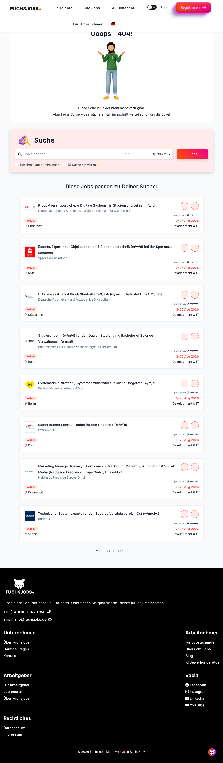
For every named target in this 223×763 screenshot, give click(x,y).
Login (165, 7)
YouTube (196, 705)
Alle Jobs (91, 8)
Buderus (44, 519)
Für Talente (62, 8)
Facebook (197, 685)
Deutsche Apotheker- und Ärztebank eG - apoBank (74, 299)
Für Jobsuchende (199, 642)
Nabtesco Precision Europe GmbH (62, 477)
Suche (193, 154)
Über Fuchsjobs (16, 642)
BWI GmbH (46, 430)
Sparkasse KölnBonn (52, 258)
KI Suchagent (122, 8)
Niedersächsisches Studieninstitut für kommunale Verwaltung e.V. (85, 210)
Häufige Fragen (16, 649)
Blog (189, 656)
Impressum (12, 734)
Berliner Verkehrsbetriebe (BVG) (61, 388)
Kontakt (10, 656)
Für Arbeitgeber (16, 685)
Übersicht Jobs (198, 649)
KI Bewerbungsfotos (202, 662)
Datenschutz (14, 728)
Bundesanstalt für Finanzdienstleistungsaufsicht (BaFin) (77, 347)
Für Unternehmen (88, 24)
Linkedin (196, 698)
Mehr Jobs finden (110, 551)
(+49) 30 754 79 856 (27, 612)
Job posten (12, 691)
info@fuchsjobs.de (30, 619)
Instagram (197, 691)
